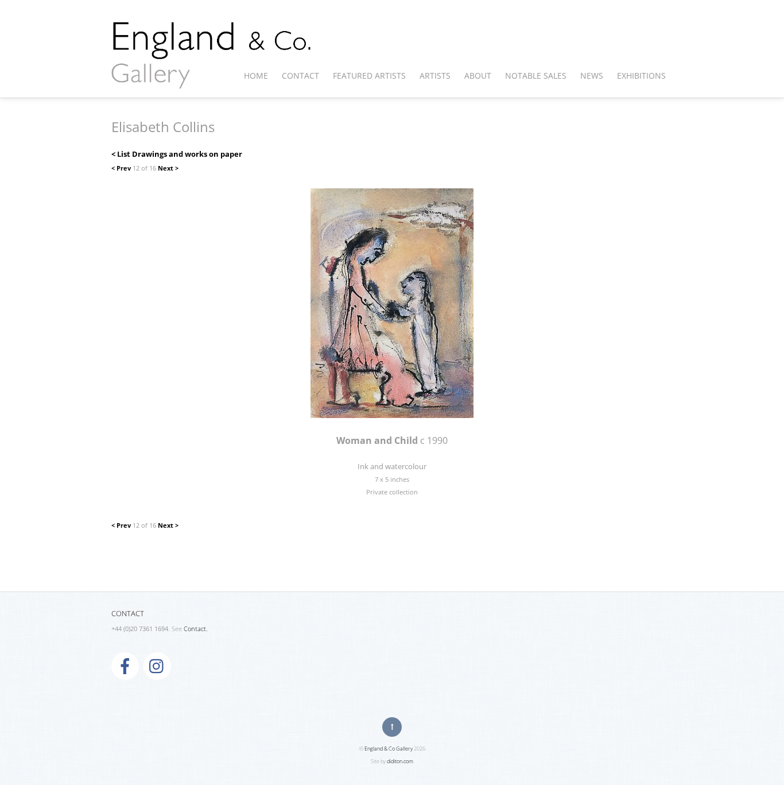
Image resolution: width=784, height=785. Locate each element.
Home (256, 75)
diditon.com (400, 761)
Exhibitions (641, 75)
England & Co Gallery (388, 748)
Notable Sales (535, 75)
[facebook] (125, 666)
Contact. (196, 629)
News (591, 75)
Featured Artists (369, 75)
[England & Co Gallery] (211, 76)
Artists (435, 75)
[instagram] (157, 666)
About (477, 75)
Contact (300, 75)
